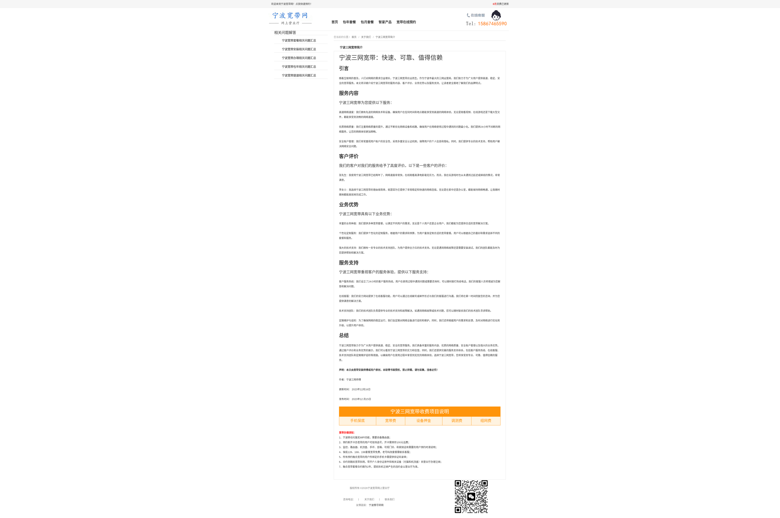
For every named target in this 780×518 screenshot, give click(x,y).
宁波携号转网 (376, 505)
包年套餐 (349, 22)
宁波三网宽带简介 (385, 37)
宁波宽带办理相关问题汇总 (299, 57)
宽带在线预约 (406, 22)
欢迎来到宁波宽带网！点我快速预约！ (292, 4)
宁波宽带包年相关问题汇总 (299, 66)
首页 (335, 22)
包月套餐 (367, 22)
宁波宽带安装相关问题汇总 (299, 49)
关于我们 (366, 37)
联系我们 (389, 499)
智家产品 (385, 22)
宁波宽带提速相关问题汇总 (299, 75)
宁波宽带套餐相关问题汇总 (299, 40)
